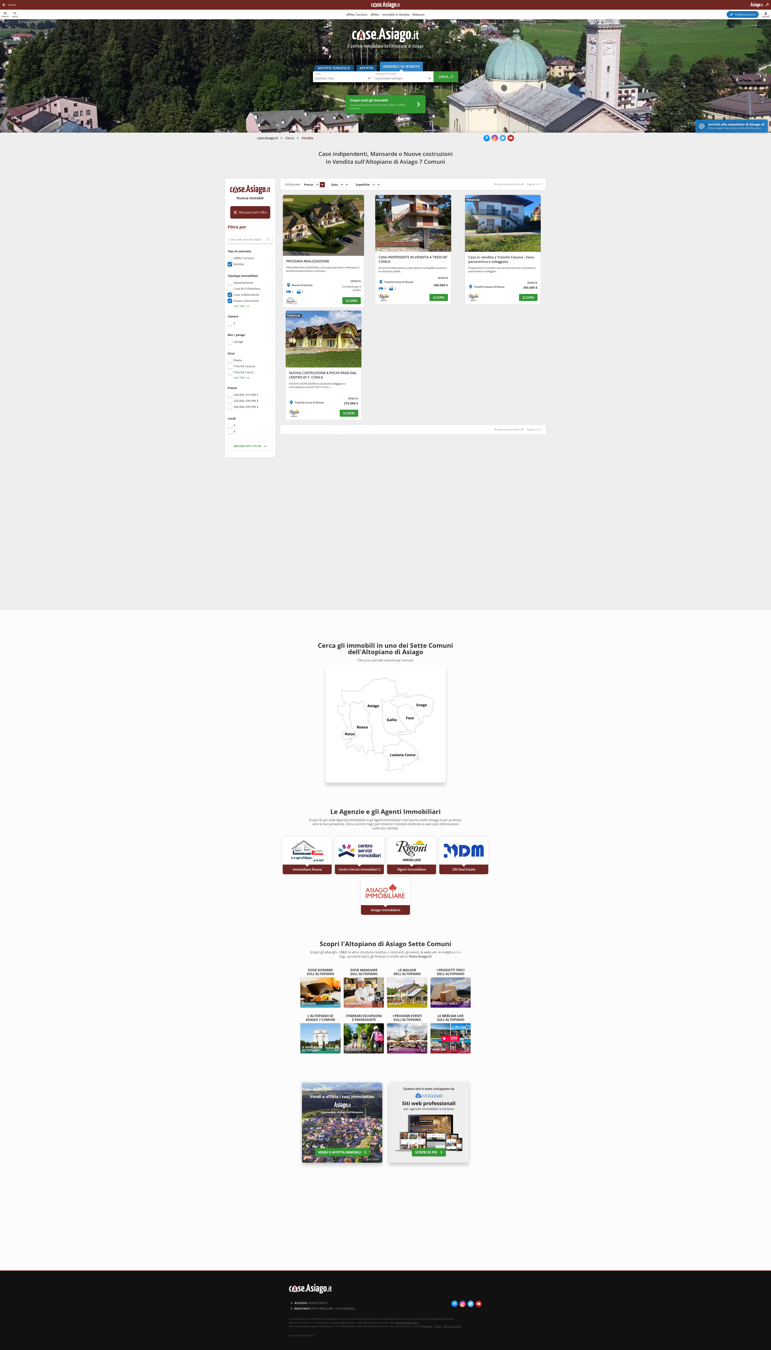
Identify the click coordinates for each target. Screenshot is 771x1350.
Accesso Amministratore (301, 1335)
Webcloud (426, 1326)
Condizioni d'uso (452, 1326)
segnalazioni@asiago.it (407, 1322)
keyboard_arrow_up (317, 184)
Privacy (438, 1326)
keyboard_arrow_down (322, 184)
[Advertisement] (250, 524)
